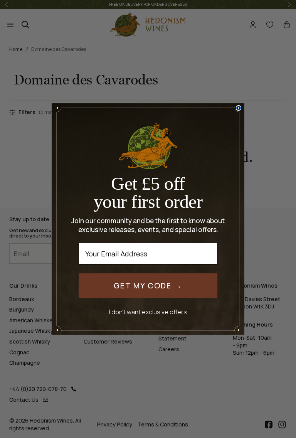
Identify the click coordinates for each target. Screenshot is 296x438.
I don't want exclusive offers (148, 312)
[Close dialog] (238, 108)
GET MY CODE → (148, 285)
